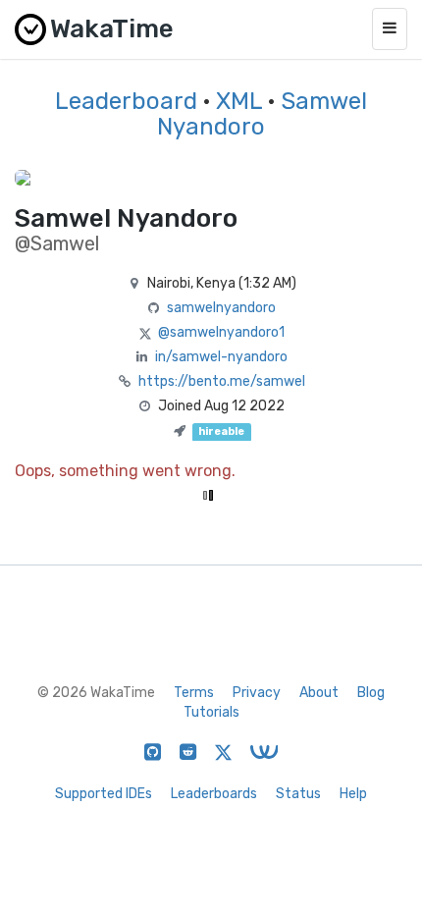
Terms (194, 692)
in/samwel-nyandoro (221, 357)
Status (298, 793)
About (319, 692)
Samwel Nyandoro (262, 113)
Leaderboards (214, 793)
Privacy (257, 692)
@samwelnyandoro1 (221, 332)
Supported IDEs (103, 793)
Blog (371, 692)
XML (239, 101)
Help (353, 793)
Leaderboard (126, 101)
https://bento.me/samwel (221, 381)
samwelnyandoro (221, 307)
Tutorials (211, 712)
